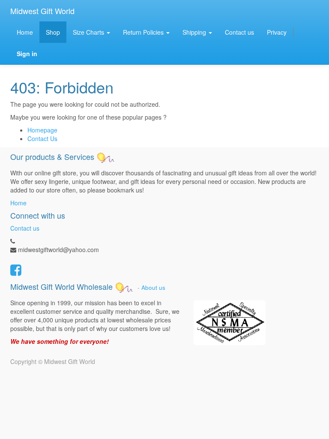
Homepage (42, 130)
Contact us (24, 228)
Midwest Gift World (42, 10)
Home (18, 202)
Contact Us (42, 138)
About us (153, 287)
